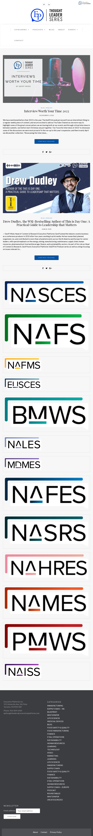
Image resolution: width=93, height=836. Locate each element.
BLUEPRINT (52, 712)
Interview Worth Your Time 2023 (46, 111)
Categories (20, 30)
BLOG (43, 108)
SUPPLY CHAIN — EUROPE (58, 787)
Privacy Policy (56, 832)
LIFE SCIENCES (53, 718)
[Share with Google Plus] (50, 152)
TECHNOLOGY (53, 749)
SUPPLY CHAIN (53, 768)
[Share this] (43, 152)
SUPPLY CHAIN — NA (55, 709)
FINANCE (51, 734)
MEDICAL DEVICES (55, 721)
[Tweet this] (46, 152)
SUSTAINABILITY (54, 740)
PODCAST (49, 108)
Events (72, 30)
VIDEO (50, 753)
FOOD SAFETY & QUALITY (58, 727)
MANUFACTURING (55, 706)
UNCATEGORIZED (55, 800)
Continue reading (46, 141)
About (61, 30)
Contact (18, 40)
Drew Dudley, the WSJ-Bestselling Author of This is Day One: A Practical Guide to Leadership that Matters (46, 223)
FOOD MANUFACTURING (58, 731)
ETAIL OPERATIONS (55, 737)
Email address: (10, 810)
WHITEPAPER (53, 715)
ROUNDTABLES (53, 793)
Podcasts (38, 30)
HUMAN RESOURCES (56, 743)
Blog (51, 30)
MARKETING (52, 756)
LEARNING (51, 746)
